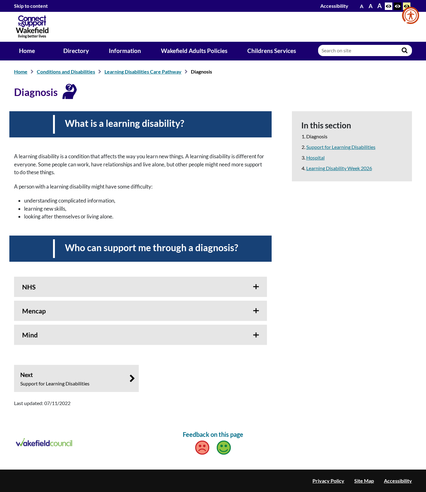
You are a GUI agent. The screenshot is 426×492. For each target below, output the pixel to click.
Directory (76, 50)
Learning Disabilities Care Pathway (143, 71)
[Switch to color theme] (388, 6)
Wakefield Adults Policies (194, 50)
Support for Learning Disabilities (340, 147)
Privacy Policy (328, 481)
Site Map (364, 481)
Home (27, 50)
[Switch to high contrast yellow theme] (406, 6)
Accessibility (334, 6)
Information (125, 50)
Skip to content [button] (31, 6)
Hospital (315, 157)
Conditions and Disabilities (66, 71)
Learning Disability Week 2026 (339, 168)
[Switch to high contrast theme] (397, 6)
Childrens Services (271, 50)
